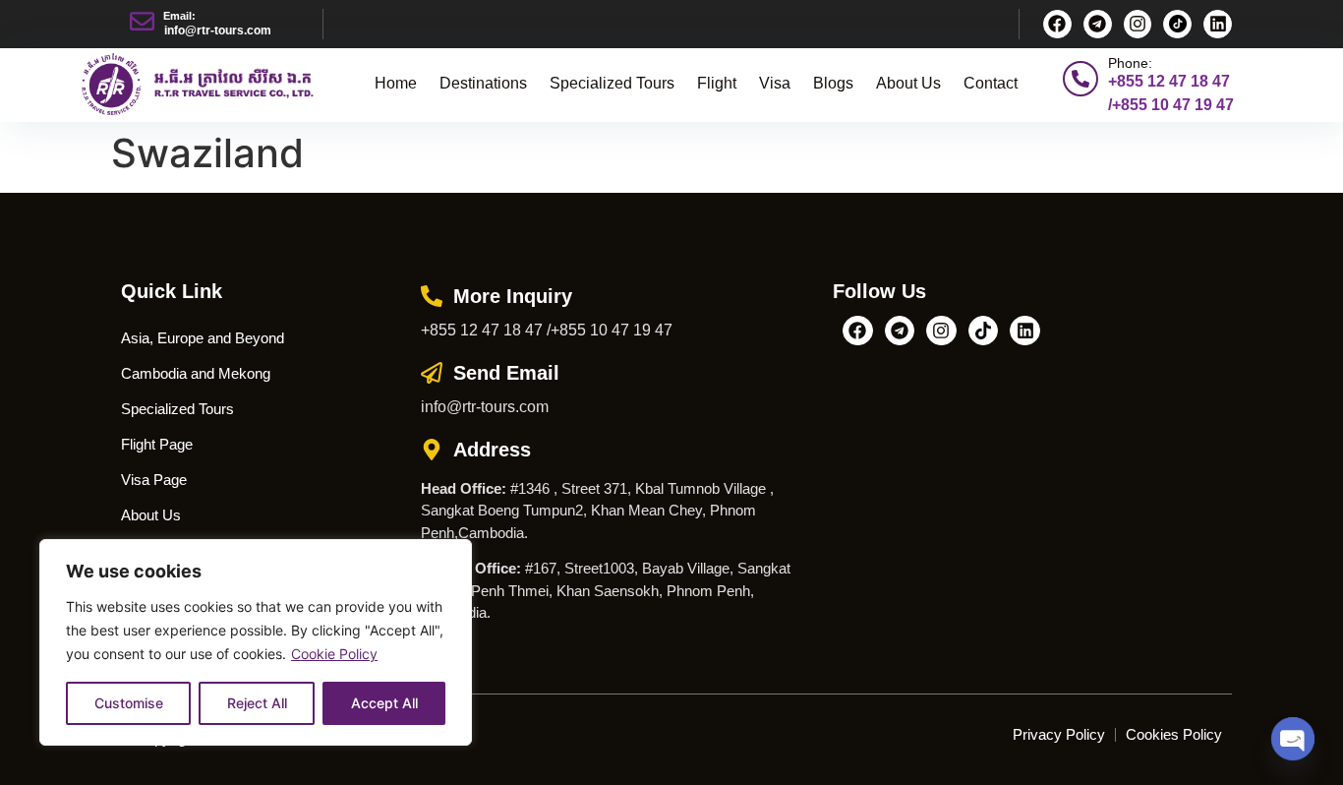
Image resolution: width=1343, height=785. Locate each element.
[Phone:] (1080, 78)
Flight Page (157, 444)
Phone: (1130, 63)
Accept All (384, 702)
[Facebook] (1057, 24)
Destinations (483, 83)
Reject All (257, 702)
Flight (716, 83)
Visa (774, 83)
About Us (908, 83)
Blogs (833, 83)
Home (396, 83)
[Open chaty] (1292, 738)
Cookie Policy (334, 653)
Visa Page (154, 479)
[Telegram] (1097, 24)
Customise (128, 702)
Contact (990, 83)
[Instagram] (1138, 24)
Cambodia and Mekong (195, 373)
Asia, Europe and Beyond (202, 338)
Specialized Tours (612, 83)
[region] (255, 642)
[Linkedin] (1217, 24)
